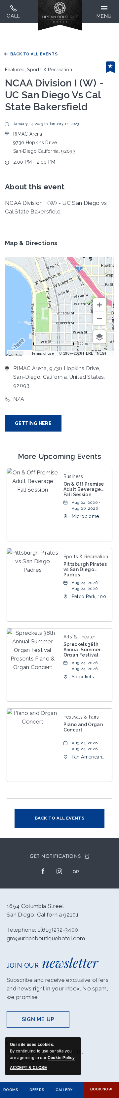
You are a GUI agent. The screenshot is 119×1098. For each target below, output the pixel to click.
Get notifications (55, 856)
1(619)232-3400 (13, 11)
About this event (34, 186)
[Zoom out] (99, 318)
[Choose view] (99, 336)
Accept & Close (28, 1067)
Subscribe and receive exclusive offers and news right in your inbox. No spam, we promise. (57, 988)
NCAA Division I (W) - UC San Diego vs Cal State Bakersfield (54, 95)
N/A (18, 399)
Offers (37, 1090)
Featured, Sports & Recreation (38, 69)
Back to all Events (34, 54)
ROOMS (10, 1090)
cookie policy (61, 1057)
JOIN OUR (52, 962)
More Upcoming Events (59, 456)
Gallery (64, 1090)
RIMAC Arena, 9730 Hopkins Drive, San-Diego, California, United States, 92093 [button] (59, 377)
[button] (44, 142)
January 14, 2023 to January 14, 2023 (46, 124)
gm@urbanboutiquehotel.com (46, 938)
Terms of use (42, 353)
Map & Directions (31, 243)
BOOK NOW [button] (101, 1089)
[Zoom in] (99, 304)
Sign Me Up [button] (45, 1022)
